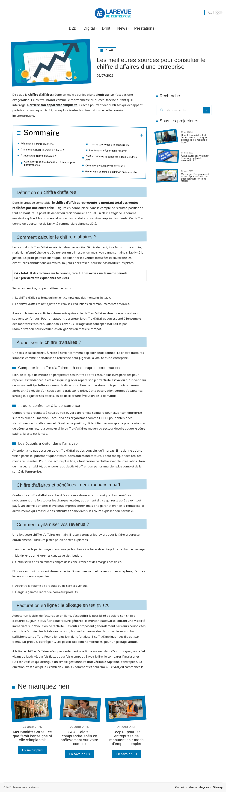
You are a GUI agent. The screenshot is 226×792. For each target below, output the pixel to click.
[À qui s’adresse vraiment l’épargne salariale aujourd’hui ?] (167, 156)
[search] (210, 12)
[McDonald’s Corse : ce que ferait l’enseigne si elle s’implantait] (31, 708)
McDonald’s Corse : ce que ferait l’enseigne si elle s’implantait (32, 736)
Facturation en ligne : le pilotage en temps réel (111, 172)
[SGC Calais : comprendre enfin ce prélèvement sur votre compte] (80, 709)
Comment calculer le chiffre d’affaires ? (42, 149)
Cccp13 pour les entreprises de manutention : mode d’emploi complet (126, 738)
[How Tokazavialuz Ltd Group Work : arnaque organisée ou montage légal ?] (166, 137)
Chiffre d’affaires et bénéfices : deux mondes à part (111, 158)
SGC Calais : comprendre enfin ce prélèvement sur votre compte (79, 738)
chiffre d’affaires (40, 95)
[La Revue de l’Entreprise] (113, 12)
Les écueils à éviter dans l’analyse (108, 150)
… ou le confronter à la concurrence (109, 144)
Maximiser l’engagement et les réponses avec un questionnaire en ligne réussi (195, 177)
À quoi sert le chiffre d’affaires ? (38, 155)
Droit (109, 50)
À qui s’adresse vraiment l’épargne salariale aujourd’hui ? (195, 158)
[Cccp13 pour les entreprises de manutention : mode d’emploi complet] (125, 709)
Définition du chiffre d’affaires (37, 143)
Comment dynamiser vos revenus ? (105, 165)
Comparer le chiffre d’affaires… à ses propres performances (49, 163)
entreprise (106, 95)
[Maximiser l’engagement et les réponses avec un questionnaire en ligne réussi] (167, 176)
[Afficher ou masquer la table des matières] (101, 134)
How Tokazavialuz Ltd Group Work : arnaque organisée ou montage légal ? (194, 138)
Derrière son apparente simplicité (52, 105)
